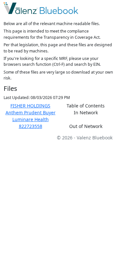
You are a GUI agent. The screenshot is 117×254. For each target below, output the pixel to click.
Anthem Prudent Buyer (31, 112)
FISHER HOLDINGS (30, 106)
